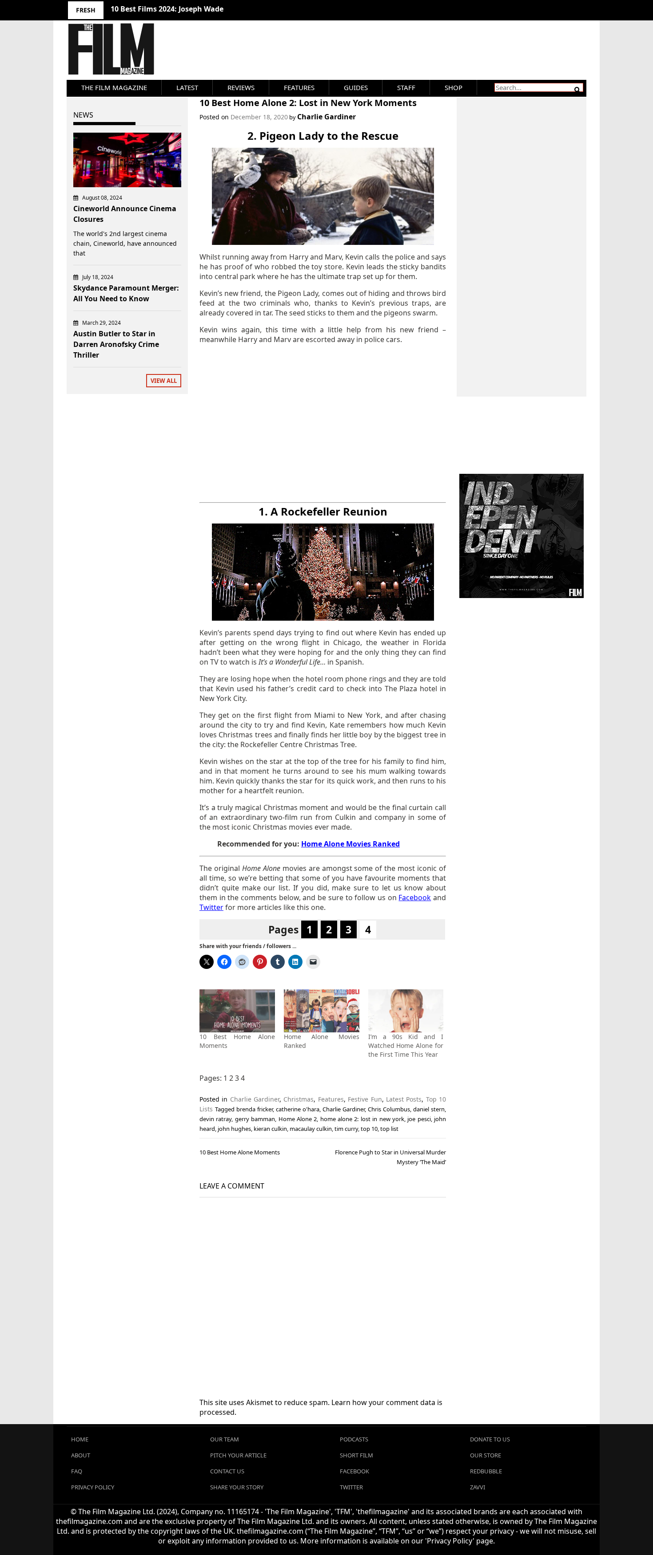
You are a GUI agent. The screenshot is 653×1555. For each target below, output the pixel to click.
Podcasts (354, 1439)
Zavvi (477, 1487)
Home (79, 1439)
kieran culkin (270, 1129)
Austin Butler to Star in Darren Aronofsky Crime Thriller (116, 344)
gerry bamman (255, 1119)
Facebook (354, 1471)
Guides (356, 87)
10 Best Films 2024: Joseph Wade (167, 9)
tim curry (346, 1129)
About (80, 1455)
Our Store (485, 1455)
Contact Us (227, 1471)
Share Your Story (236, 1487)
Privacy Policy (92, 1487)
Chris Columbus (389, 1109)
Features (299, 87)
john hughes (234, 1129)
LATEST (187, 87)
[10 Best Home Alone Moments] (237, 1010)
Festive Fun (365, 1099)
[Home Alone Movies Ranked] (321, 1010)
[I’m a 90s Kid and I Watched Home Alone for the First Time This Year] (406, 1010)
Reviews (241, 87)
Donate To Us (490, 1439)
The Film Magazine (114, 87)
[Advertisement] (322, 423)
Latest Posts (404, 1099)
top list (389, 1129)
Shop (453, 87)
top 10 (369, 1129)
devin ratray (215, 1119)
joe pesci (418, 1119)
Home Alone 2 (298, 1119)
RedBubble (486, 1471)
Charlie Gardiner (326, 117)
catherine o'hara (297, 1109)
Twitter (351, 1487)
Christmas (298, 1099)
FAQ (76, 1471)
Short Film (356, 1455)
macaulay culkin (311, 1129)
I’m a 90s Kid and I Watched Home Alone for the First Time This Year (406, 1045)
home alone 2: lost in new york (362, 1119)
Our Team (224, 1439)
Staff (406, 87)
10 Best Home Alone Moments (239, 1152)
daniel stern (429, 1109)
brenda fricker (254, 1109)
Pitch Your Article (238, 1455)
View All (164, 381)
